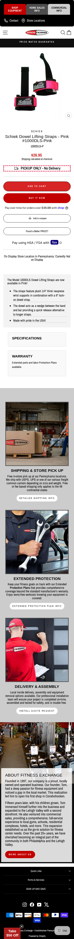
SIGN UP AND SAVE (36, 889)
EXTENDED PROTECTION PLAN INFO (37, 606)
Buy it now (37, 198)
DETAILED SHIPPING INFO (37, 498)
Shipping (26, 159)
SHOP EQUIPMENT (15, 9)
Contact (13, 20)
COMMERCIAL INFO (59, 9)
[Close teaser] (22, 926)
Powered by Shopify (37, 936)
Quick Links (36, 871)
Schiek (37, 131)
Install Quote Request (37, 710)
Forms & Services (36, 880)
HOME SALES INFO (37, 9)
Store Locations (36, 20)
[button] (12, 933)
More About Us (20, 854)
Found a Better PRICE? (37, 231)
